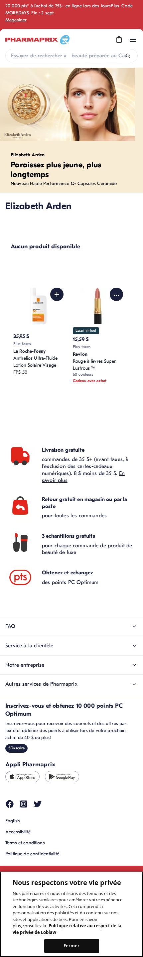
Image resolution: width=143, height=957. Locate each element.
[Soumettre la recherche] (127, 55)
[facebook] (9, 804)
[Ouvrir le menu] (133, 39)
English (12, 821)
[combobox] (71, 55)
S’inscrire (16, 748)
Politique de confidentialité (32, 854)
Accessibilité (18, 832)
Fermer (72, 946)
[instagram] (23, 804)
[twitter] (37, 804)
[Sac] (119, 39)
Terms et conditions (25, 843)
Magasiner (16, 20)
